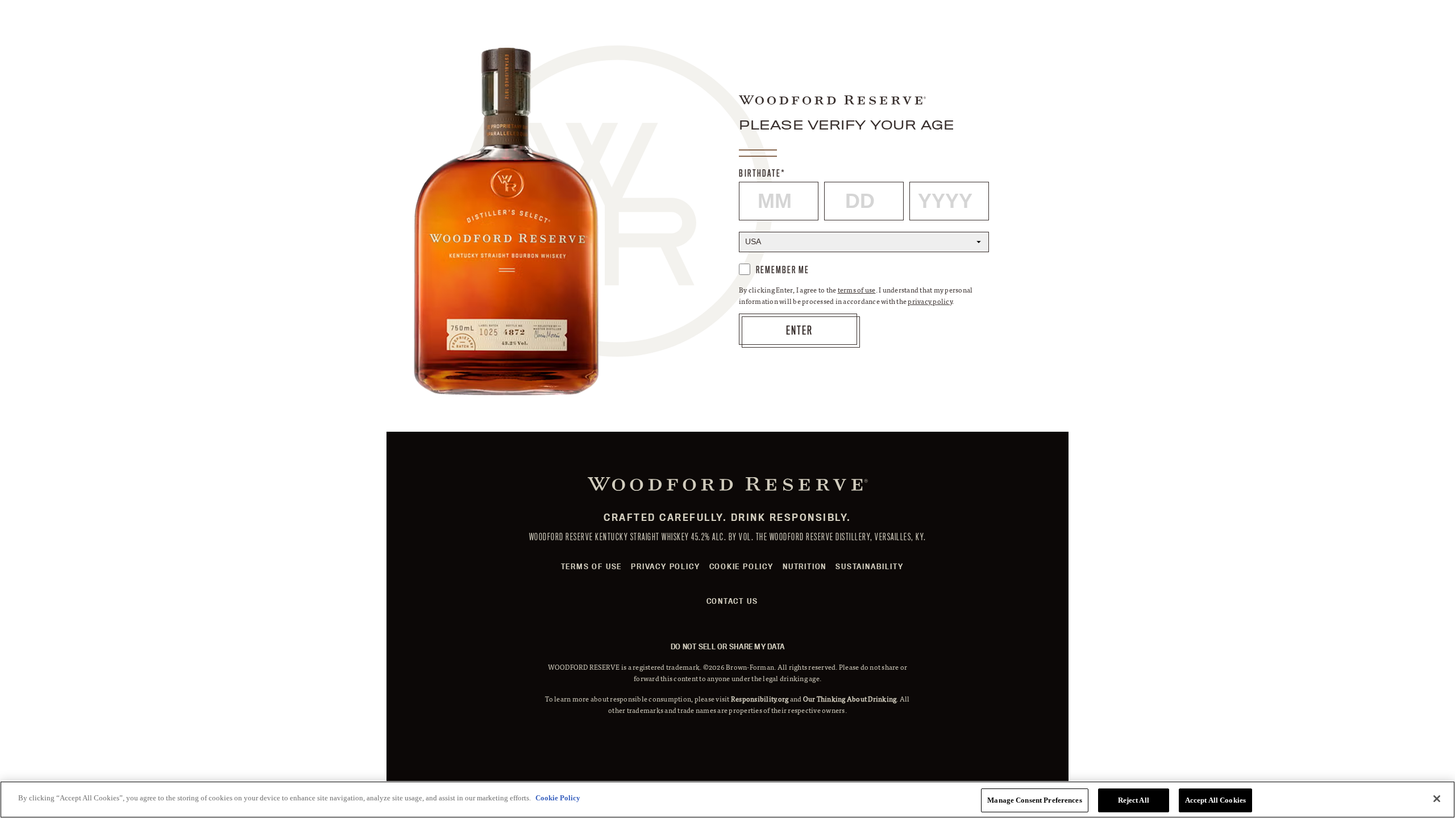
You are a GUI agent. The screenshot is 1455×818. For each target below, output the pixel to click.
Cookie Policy (741, 566)
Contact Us (732, 601)
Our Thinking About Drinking (850, 698)
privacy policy (930, 301)
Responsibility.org (760, 698)
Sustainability (869, 566)
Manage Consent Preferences (1034, 800)
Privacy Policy (665, 566)
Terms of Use (591, 566)
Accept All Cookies (1215, 800)
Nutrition (804, 566)
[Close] (1436, 798)
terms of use (857, 289)
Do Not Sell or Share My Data (727, 646)
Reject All (1133, 800)
